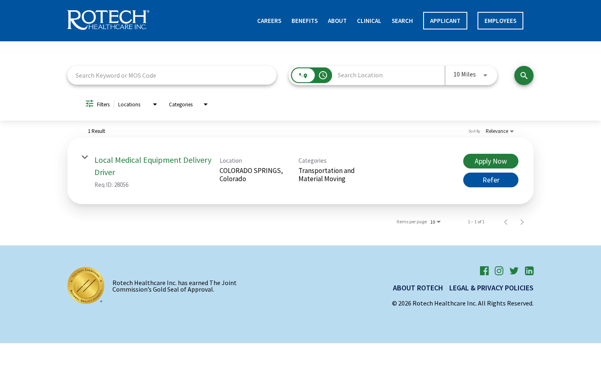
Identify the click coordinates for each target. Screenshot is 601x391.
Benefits (305, 21)
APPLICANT (445, 21)
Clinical (369, 21)
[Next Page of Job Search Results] (522, 221)
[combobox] (172, 75)
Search (402, 21)
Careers (269, 21)
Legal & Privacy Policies (491, 287)
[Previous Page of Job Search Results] (506, 221)
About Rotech (418, 287)
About (337, 21)
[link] (300, 170)
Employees (500, 21)
